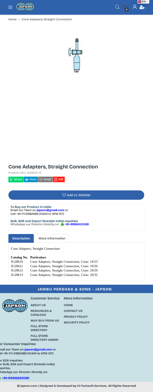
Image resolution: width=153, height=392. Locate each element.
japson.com (29, 386)
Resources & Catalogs (41, 313)
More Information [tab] (52, 238)
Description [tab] (21, 238)
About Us (38, 305)
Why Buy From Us (45, 320)
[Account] (135, 7)
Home (68, 305)
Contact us (73, 311)
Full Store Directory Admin (44, 338)
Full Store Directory (39, 328)
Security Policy (77, 322)
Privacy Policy (76, 316)
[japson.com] (25, 10)
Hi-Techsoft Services (92, 386)
